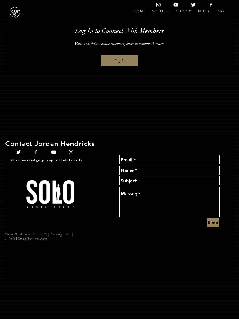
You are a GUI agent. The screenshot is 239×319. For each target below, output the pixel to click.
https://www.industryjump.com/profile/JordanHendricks (46, 160)
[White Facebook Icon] (211, 5)
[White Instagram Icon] (158, 5)
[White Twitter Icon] (193, 5)
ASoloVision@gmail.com (26, 239)
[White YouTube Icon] (176, 5)
